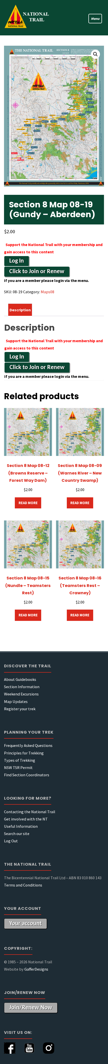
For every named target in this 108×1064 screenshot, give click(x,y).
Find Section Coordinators (26, 774)
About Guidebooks (20, 679)
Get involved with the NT (26, 818)
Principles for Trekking (24, 752)
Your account (25, 924)
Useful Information (21, 826)
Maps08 (47, 291)
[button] (95, 54)
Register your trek (19, 708)
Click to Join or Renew (36, 272)
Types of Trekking (19, 760)
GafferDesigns (36, 969)
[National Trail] (29, 17)
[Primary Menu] (92, 17)
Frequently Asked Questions (28, 745)
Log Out (11, 840)
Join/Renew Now (30, 1008)
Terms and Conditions (23, 885)
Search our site (16, 833)
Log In (16, 261)
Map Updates (16, 701)
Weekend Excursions (21, 693)
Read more (28, 503)
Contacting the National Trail (29, 811)
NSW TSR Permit (18, 767)
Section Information (21, 686)
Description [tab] (20, 309)
